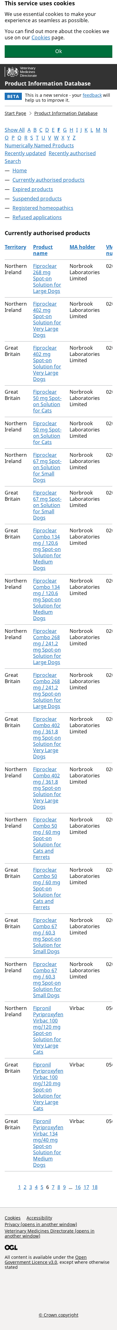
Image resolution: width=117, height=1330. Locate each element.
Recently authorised (72, 153)
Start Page (15, 113)
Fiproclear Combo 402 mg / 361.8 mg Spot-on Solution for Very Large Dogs (47, 738)
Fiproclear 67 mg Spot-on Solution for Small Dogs (47, 467)
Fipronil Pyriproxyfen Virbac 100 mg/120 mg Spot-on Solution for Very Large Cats (48, 1030)
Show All (15, 129)
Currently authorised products (48, 180)
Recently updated (25, 153)
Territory (15, 247)
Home (19, 170)
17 (86, 1187)
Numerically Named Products (39, 145)
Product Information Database (48, 83)
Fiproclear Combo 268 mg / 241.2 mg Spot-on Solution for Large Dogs (47, 647)
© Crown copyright (58, 1315)
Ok (58, 51)
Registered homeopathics (42, 208)
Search (13, 161)
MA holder (82, 247)
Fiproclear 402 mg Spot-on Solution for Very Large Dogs (47, 319)
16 (78, 1187)
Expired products (32, 189)
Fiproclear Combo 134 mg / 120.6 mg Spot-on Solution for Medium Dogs (47, 549)
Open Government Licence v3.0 (46, 1259)
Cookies (41, 37)
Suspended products (37, 198)
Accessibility (39, 1218)
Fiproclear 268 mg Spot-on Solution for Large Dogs (47, 278)
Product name (43, 250)
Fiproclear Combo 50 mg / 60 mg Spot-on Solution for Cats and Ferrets (47, 838)
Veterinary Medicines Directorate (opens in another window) (50, 1233)
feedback (92, 95)
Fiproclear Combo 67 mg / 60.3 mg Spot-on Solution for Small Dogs (47, 936)
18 (95, 1187)
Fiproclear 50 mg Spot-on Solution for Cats (47, 401)
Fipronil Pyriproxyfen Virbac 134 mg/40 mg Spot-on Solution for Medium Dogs (48, 1143)
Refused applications (37, 217)
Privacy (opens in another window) (41, 1224)
